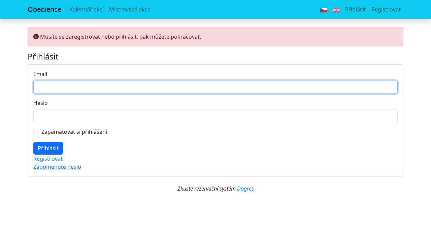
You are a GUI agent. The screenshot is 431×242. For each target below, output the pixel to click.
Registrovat (386, 9)
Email (40, 74)
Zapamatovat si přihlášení (74, 131)
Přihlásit (355, 9)
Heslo (40, 103)
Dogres (245, 188)
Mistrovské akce (130, 9)
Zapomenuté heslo (57, 166)
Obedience (44, 9)
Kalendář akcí (86, 9)
